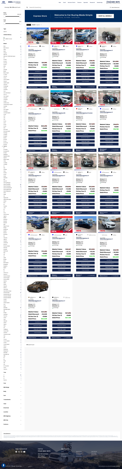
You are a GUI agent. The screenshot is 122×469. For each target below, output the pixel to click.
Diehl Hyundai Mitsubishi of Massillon (103, 149)
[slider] (5, 16)
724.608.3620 (44, 87)
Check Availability (37, 82)
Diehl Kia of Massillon (31, 213)
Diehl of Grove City (33, 87)
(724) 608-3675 (113, 2)
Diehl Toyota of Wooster (104, 213)
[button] (47, 35)
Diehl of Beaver (104, 275)
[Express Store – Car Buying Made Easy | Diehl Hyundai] (73, 16)
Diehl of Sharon (32, 337)
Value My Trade (38, 79)
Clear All (29, 24)
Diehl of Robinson (57, 337)
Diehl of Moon (104, 87)
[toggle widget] (3, 465)
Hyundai (14, 2)
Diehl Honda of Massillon (80, 150)
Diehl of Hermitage (54, 87)
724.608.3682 (44, 337)
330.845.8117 (116, 212)
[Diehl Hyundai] (3, 2)
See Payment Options (37, 75)
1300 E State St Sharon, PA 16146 (113, 3)
